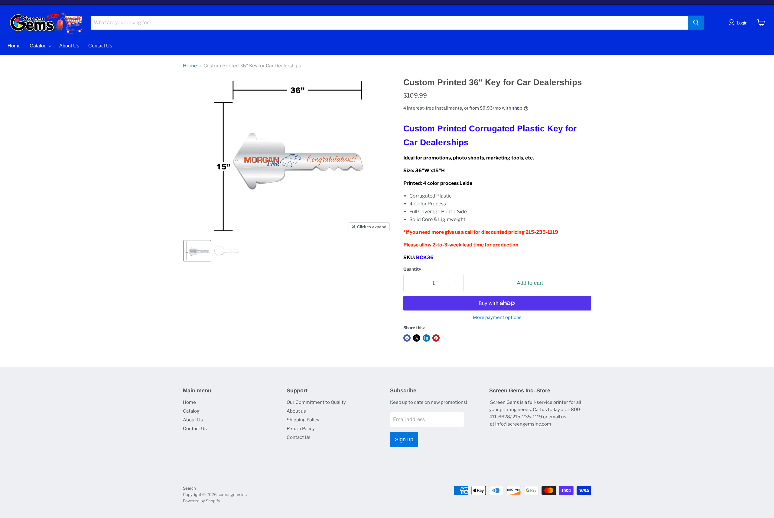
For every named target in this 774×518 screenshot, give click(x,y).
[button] (197, 250)
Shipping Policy (303, 420)
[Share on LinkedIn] (426, 338)
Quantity (412, 269)
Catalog (39, 45)
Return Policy (301, 428)
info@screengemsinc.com (523, 424)
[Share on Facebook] (407, 338)
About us (296, 411)
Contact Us (100, 45)
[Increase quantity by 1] (456, 283)
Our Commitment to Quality (316, 402)
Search (189, 488)
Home (14, 45)
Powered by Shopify (201, 500)
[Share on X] (416, 338)
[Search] (696, 23)
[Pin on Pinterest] (436, 338)
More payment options (497, 317)
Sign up (404, 439)
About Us (69, 45)
